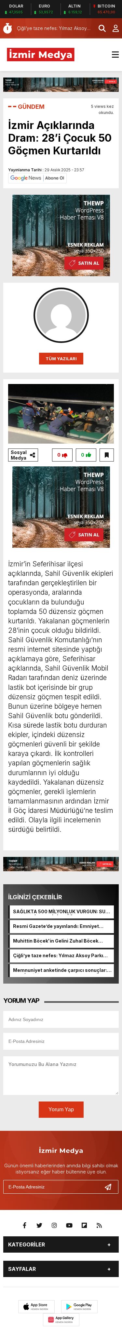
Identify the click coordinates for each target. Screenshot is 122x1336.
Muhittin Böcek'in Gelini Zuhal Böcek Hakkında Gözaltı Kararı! (55, 941)
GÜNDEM (31, 106)
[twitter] (39, 1225)
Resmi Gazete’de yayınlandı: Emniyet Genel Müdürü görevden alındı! (56, 926)
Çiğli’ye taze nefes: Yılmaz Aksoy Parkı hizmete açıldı (58, 956)
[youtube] (69, 1225)
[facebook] (24, 1225)
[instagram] (54, 1225)
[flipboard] (84, 1225)
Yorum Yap (61, 1109)
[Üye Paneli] (112, 28)
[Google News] (37, 178)
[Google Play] (79, 1306)
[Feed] (99, 1225)
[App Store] (36, 1306)
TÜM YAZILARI (61, 358)
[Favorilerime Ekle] (107, 455)
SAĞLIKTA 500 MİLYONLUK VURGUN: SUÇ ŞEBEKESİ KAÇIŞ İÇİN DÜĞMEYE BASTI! (61, 912)
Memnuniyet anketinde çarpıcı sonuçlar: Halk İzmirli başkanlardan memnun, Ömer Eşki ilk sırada (61, 970)
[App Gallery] (61, 1319)
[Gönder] (110, 1187)
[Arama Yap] (99, 28)
